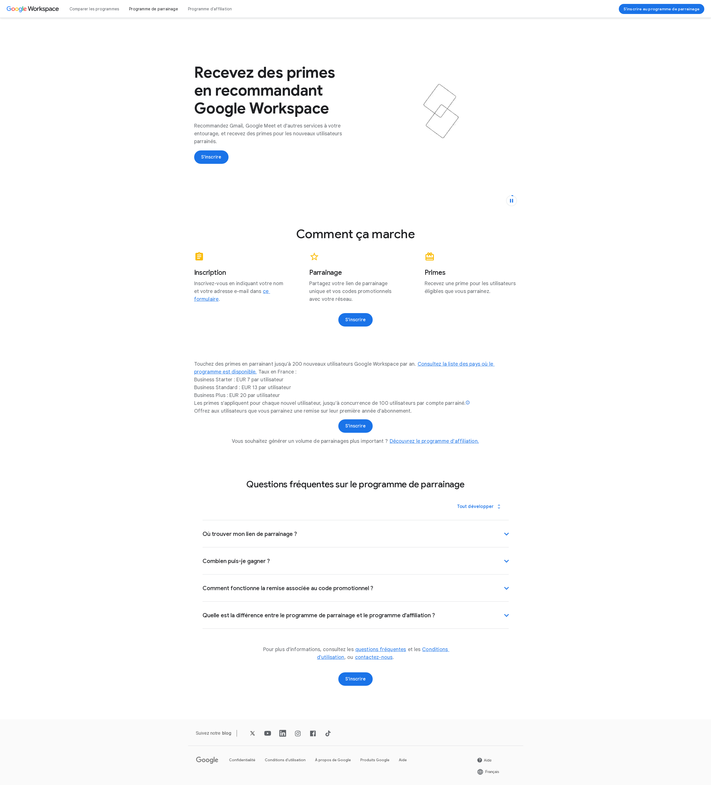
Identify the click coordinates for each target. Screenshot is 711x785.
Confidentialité (242, 760)
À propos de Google (333, 760)
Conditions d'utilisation (285, 760)
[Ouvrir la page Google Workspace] (33, 9)
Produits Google (374, 760)
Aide (403, 760)
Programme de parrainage (153, 8)
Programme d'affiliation (210, 8)
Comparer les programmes (94, 8)
